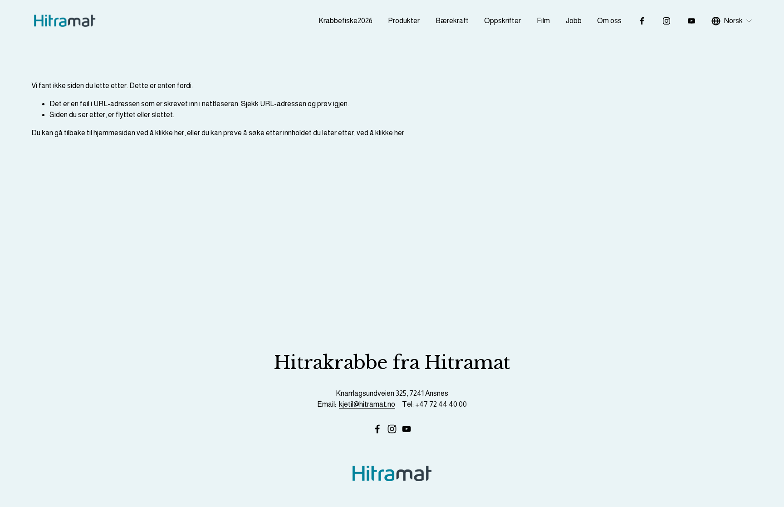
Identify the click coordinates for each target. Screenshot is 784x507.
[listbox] (732, 21)
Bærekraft (452, 21)
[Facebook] (642, 20)
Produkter (404, 21)
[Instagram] (666, 20)
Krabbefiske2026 (345, 21)
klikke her (169, 133)
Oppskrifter (502, 21)
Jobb (574, 21)
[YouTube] (691, 20)
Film (543, 21)
